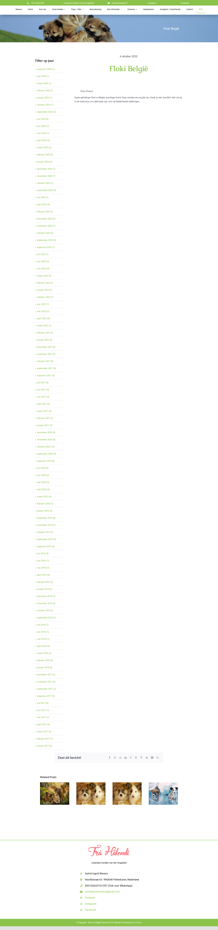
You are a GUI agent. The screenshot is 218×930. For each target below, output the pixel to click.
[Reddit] (120, 758)
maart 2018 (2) (44, 653)
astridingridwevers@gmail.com (102, 891)
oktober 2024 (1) (45, 183)
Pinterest (90, 898)
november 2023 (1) (46, 225)
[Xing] (152, 758)
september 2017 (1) (46, 688)
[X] (115, 758)
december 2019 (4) (46, 518)
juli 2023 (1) (42, 254)
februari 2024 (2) (45, 211)
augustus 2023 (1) (46, 247)
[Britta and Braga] (127, 793)
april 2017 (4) (43, 724)
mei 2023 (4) (43, 268)
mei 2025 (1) (43, 133)
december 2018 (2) (46, 596)
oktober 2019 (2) (45, 532)
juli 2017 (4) (42, 703)
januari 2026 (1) (44, 97)
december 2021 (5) (46, 347)
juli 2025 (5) (42, 119)
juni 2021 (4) (43, 389)
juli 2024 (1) (42, 197)
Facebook (90, 910)
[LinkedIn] (125, 758)
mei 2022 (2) (43, 311)
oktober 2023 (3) (45, 233)
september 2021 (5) (46, 368)
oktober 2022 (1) (45, 297)
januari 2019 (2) (44, 589)
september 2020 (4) (46, 453)
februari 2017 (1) (45, 738)
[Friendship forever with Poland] (163, 793)
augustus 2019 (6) (46, 546)
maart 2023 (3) (44, 275)
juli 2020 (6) (42, 468)
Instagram (91, 904)
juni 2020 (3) (43, 475)
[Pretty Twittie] (54, 793)
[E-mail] (157, 758)
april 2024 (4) (43, 204)
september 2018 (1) (46, 617)
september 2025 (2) (46, 112)
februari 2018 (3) (45, 660)
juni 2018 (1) (43, 632)
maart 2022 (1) (44, 325)
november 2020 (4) (46, 439)
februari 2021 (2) (45, 418)
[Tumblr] (136, 758)
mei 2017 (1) (43, 717)
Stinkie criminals (91, 788)
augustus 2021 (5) (46, 375)
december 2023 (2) (46, 218)
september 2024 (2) (46, 190)
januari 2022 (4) (44, 339)
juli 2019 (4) (42, 553)
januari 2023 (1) (44, 290)
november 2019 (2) (46, 525)
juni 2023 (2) (43, 261)
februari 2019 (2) (45, 582)
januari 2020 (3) (44, 510)
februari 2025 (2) (45, 154)
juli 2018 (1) (42, 624)
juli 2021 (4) (42, 382)
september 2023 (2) (46, 240)
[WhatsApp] (130, 758)
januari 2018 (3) (44, 667)
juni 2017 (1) (43, 710)
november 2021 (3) (46, 354)
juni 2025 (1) (43, 126)
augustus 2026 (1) (46, 69)
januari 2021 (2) (44, 425)
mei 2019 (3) (43, 567)
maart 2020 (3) (44, 496)
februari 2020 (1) (45, 503)
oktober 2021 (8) (45, 361)
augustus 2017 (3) (46, 696)
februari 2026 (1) (45, 90)
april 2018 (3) (43, 646)
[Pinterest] (141, 758)
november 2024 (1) (46, 176)
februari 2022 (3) (45, 332)
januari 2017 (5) (44, 745)
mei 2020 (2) (43, 482)
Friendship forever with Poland (163, 786)
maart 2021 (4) (44, 411)
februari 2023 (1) (45, 282)
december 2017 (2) (46, 674)
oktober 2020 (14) (45, 446)
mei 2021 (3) (43, 396)
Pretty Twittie (54, 790)
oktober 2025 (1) (45, 104)
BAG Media (136, 922)
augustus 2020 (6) (46, 461)
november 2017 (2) (46, 681)
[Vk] (146, 758)
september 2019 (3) (46, 539)
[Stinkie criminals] (90, 793)
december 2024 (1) (46, 169)
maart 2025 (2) (44, 147)
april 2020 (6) (43, 489)
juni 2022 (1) (43, 304)
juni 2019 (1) (43, 560)
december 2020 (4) (46, 432)
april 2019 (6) (43, 575)
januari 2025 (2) (44, 161)
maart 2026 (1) (44, 83)
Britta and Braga (127, 788)
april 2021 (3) (43, 404)
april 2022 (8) (43, 318)
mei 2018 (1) (43, 639)
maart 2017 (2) (44, 731)
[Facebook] (109, 758)
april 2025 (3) (43, 140)
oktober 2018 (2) (45, 610)
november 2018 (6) (46, 603)
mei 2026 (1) (43, 76)
